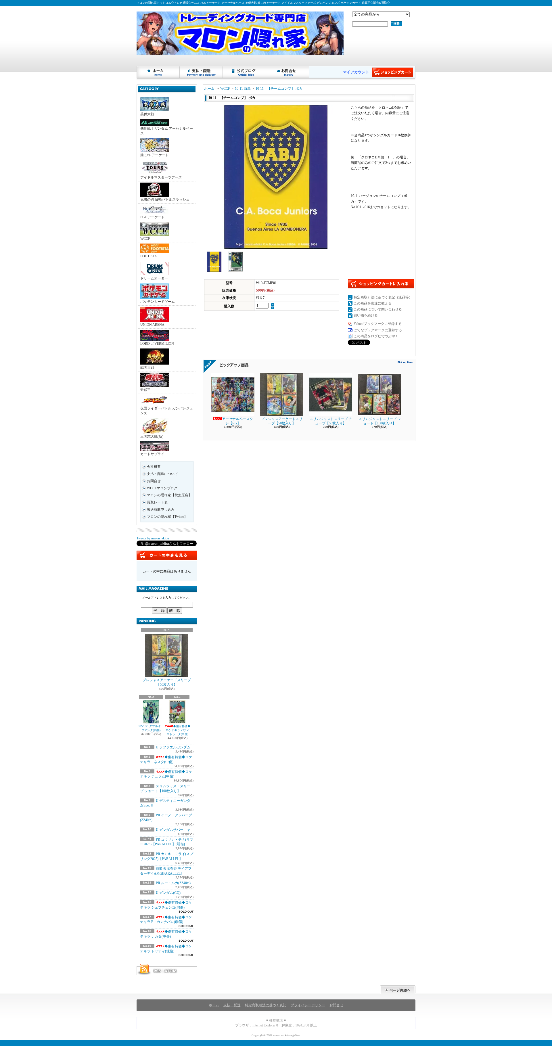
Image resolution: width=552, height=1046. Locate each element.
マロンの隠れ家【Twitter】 (167, 517)
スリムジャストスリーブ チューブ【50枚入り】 (331, 421)
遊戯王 (145, 390)
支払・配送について (201, 72)
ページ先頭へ (397, 989)
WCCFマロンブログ (162, 488)
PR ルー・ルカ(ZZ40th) (173, 883)
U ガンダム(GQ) (168, 893)
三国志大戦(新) (151, 436)
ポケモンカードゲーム (157, 302)
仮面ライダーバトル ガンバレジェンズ (166, 410)
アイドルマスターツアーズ (161, 177)
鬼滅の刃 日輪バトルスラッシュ (164, 200)
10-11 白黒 (243, 89)
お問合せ (287, 72)
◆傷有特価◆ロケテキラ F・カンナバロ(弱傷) (166, 919)
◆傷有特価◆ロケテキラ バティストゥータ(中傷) (178, 730)
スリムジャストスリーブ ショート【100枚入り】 (380, 421)
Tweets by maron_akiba (153, 538)
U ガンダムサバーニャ (173, 830)
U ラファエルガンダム (173, 747)
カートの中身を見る (167, 555)
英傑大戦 (147, 114)
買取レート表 (157, 502)
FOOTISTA (148, 256)
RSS (157, 971)
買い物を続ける (366, 315)
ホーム (158, 72)
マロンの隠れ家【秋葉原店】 (169, 495)
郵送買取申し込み (161, 509)
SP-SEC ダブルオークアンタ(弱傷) (151, 728)
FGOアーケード (152, 217)
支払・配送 (232, 1005)
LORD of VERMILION (157, 344)
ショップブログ (244, 72)
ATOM (171, 971)
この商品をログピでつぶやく (376, 336)
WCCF (145, 239)
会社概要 (154, 467)
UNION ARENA (152, 325)
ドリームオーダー (154, 278)
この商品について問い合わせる (378, 309)
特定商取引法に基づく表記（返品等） (383, 297)
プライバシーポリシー (308, 1005)
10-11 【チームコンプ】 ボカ (279, 89)
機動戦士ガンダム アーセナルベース (166, 131)
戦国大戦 (147, 367)
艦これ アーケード (154, 155)
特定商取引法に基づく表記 (265, 1005)
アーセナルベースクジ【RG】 (237, 421)
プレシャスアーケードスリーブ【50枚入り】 (167, 682)
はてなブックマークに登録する (378, 330)
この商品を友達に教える (373, 303)
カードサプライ (152, 454)
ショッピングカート (392, 72)
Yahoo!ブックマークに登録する (378, 324)
